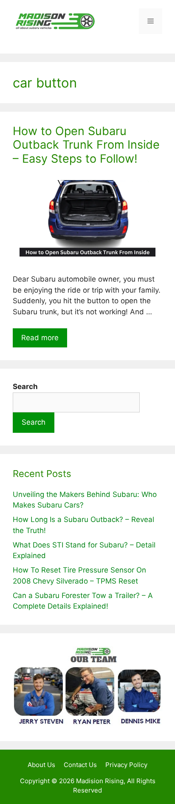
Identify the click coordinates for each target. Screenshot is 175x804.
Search (33, 422)
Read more (40, 337)
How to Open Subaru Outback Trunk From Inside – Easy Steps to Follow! (86, 145)
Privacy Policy (126, 765)
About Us (41, 765)
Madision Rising (100, 781)
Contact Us (80, 765)
